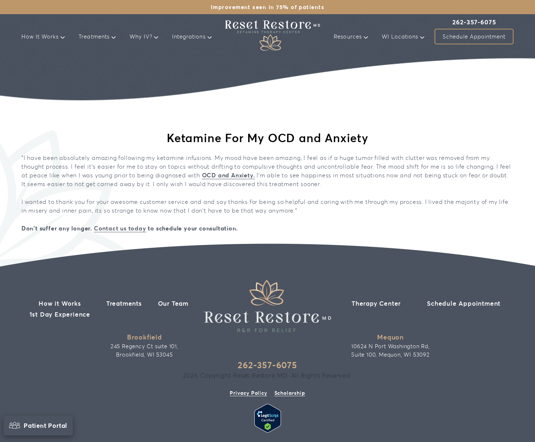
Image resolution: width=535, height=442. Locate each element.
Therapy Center (376, 303)
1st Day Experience (59, 314)
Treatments (95, 36)
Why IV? (142, 36)
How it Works (60, 303)
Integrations (189, 36)
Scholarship (289, 392)
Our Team (173, 303)
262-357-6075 (474, 22)
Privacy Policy (248, 392)
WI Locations (401, 36)
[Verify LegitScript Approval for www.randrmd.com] (267, 430)
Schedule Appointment (474, 36)
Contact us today (120, 228)
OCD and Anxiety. (228, 175)
